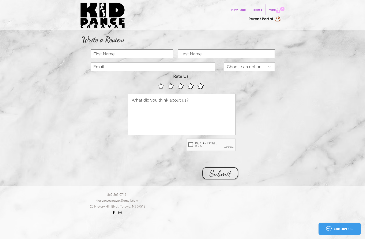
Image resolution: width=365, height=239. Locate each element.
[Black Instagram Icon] (120, 212)
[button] (280, 10)
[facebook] (114, 212)
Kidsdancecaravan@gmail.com (116, 200)
